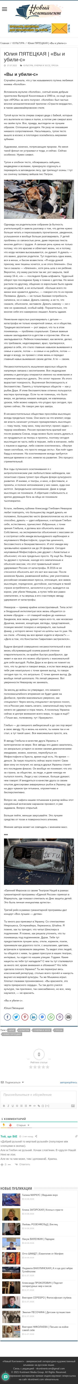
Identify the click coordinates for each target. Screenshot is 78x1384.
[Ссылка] (38, 1106)
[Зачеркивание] (17, 1106)
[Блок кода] (34, 1106)
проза (58, 1030)
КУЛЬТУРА (18, 43)
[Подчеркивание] (12, 1106)
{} (43, 1105)
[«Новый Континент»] (39, 11)
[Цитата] (30, 1106)
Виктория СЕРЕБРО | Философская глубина (46, 1297)
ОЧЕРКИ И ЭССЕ (42, 65)
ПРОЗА (54, 65)
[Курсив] (8, 1106)
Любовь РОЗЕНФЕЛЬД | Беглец (40, 1224)
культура (24, 1030)
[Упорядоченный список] (21, 1106)
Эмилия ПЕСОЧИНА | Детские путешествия (46, 1312)
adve (11, 1030)
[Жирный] (4, 1106)
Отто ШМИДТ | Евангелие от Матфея (42, 1253)
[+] (47, 1105)
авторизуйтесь (68, 1082)
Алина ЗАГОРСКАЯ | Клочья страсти (42, 1209)
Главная (4, 43)
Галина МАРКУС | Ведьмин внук (40, 1195)
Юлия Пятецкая (12, 1034)
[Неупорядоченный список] (25, 1106)
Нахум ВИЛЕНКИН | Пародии (38, 1239)
